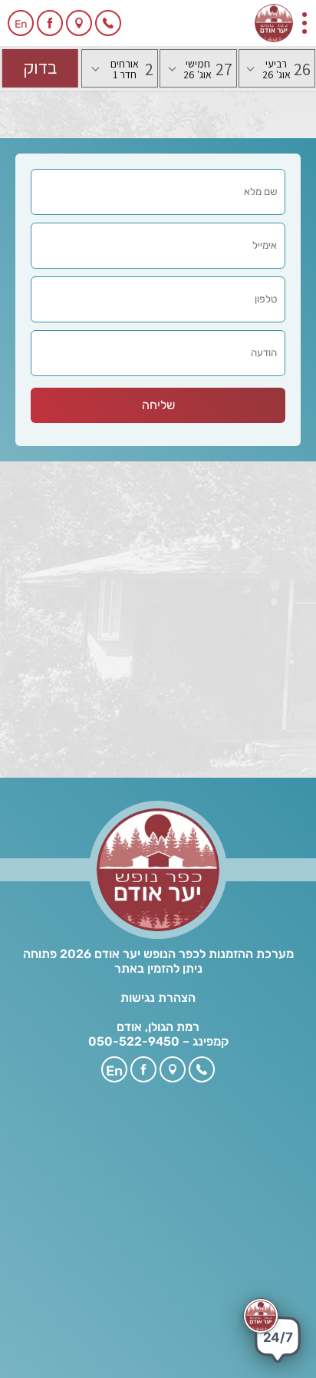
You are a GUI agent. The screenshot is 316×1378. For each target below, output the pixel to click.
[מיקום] (79, 23)
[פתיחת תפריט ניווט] (304, 23)
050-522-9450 (133, 1041)
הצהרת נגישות (158, 997)
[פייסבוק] (50, 23)
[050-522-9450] (108, 23)
